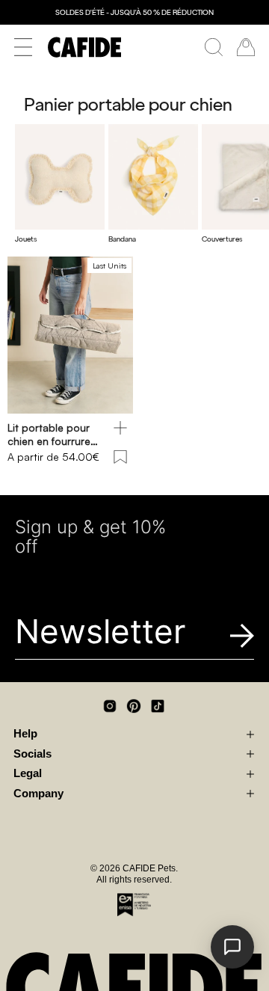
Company (38, 794)
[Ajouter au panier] (120, 428)
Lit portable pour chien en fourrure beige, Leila (48, 434)
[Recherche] (214, 47)
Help (25, 734)
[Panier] (246, 47)
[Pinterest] (133, 706)
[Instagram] (109, 706)
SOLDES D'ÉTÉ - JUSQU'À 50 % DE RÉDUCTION (134, 12)
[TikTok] (157, 706)
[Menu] (23, 47)
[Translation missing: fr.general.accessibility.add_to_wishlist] (120, 457)
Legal (27, 773)
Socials (32, 754)
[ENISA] (134, 904)
